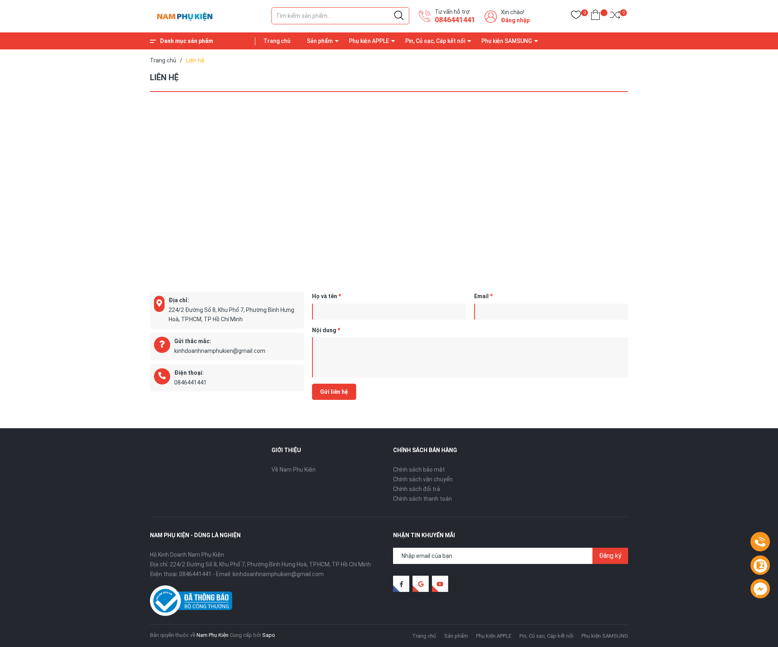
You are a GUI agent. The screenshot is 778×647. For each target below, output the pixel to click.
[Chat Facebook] (760, 589)
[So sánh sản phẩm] (615, 16)
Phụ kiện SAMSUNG (506, 41)
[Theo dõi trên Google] (421, 584)
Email (483, 296)
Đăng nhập (515, 20)
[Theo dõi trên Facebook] (401, 584)
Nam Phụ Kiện (213, 635)
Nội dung (326, 330)
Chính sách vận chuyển (423, 479)
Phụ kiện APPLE (369, 41)
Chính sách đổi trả (416, 489)
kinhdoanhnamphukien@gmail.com (219, 351)
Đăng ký (610, 555)
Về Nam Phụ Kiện (293, 469)
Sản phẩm (320, 41)
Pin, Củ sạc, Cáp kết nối (435, 41)
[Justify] (399, 16)
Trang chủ (277, 41)
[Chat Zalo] (760, 565)
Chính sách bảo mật (419, 469)
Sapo (268, 635)
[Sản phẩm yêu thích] (576, 16)
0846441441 (455, 19)
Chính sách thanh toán (422, 498)
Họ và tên (326, 296)
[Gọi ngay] (760, 542)
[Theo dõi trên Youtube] (440, 584)
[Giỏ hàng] (595, 16)
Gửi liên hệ (334, 392)
